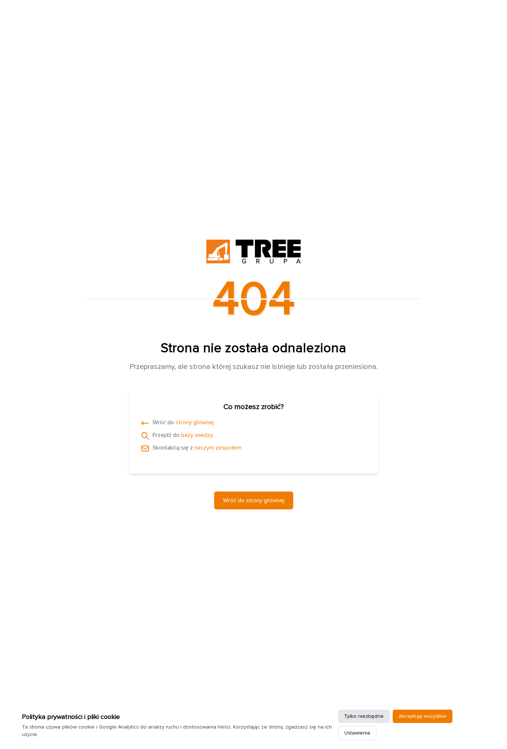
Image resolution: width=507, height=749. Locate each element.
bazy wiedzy (197, 435)
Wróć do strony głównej (253, 500)
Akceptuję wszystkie (423, 716)
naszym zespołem (218, 447)
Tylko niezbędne (364, 716)
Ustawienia (357, 733)
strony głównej (195, 422)
